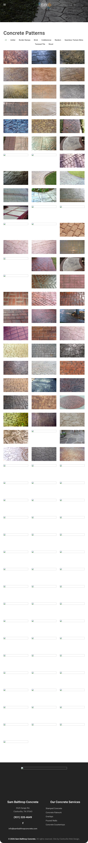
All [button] (6, 40)
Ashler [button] (12, 40)
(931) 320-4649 (23, 817)
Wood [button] (51, 44)
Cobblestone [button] (46, 40)
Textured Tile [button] (40, 44)
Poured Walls (51, 820)
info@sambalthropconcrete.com (23, 828)
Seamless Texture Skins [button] (74, 40)
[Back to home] (44, 4)
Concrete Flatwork (54, 812)
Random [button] (58, 40)
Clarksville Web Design (69, 839)
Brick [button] (36, 40)
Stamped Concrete (54, 808)
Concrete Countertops (55, 824)
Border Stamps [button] (24, 40)
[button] (4, 4)
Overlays (49, 816)
